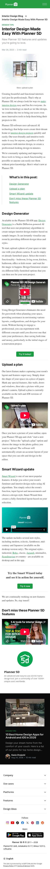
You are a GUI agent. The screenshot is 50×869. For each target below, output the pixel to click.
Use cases (8, 783)
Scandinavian (8, 556)
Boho (15, 552)
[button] (44, 4)
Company (8, 775)
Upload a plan (17, 188)
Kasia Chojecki (18, 755)
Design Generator (19, 184)
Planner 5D (11, 672)
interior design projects (22, 132)
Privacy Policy (8, 866)
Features (8, 800)
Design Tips (8, 25)
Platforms (8, 792)
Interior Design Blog (12, 16)
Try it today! (25, 354)
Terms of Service (23, 866)
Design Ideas (10, 808)
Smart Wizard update (21, 193)
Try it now (25, 586)
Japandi (30, 552)
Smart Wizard (8, 476)
